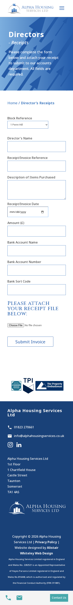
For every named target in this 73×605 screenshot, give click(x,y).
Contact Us (59, 597)
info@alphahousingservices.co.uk (39, 436)
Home (12, 103)
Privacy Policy (46, 542)
